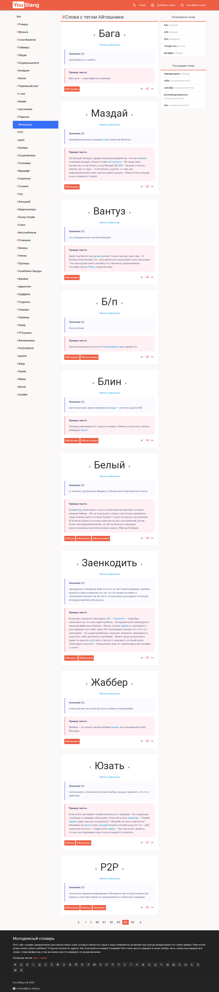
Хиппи (21, 78)
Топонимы (24, 163)
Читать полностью (109, 44)
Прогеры (23, 263)
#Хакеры (86, 907)
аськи (115, 727)
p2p (93, 640)
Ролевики (23, 240)
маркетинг (24, 286)
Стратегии (23, 178)
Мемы (21, 379)
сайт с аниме (40, 957)
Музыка (22, 32)
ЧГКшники (24, 332)
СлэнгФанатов (26, 39)
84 (125, 922)
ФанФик (22, 278)
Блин (109, 381)
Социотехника (26, 155)
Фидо (21, 363)
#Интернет (71, 658)
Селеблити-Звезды (29, 271)
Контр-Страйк (26, 217)
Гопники (22, 186)
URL (108, 618)
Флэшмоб (23, 201)
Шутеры (22, 147)
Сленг (21, 224)
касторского (115, 161)
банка (84, 430)
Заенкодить (109, 562)
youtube (22, 394)
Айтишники (24, 124)
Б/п (109, 301)
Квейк (21, 371)
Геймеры (23, 47)
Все (19, 16)
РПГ (20, 132)
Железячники (26, 340)
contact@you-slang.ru (28, 988)
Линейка (23, 309)
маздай (103, 825)
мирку (112, 828)
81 (104, 922)
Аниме (21, 101)
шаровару (133, 817)
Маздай (109, 113)
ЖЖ (120, 165)
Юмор (21, 325)
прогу (87, 825)
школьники (24, 109)
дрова (96, 256)
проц (79, 509)
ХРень (91, 266)
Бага (109, 33)
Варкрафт (23, 170)
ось (71, 237)
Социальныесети (28, 62)
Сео (20, 194)
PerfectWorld (25, 348)
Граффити (23, 294)
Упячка (22, 255)
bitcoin (21, 386)
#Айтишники (72, 89)
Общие (22, 55)
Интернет (23, 70)
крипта (22, 355)
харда (113, 407)
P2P (109, 867)
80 (97, 922)
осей (105, 139)
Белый (109, 464)
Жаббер (109, 682)
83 (118, 922)
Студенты (23, 302)
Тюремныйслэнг (27, 86)
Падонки (23, 116)
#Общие (69, 538)
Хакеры (22, 248)
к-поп (21, 93)
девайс (73, 821)
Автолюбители (26, 232)
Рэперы (22, 24)
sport (20, 140)
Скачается (119, 618)
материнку (113, 346)
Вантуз (109, 211)
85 (132, 922)
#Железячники (89, 357)
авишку (125, 625)
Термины (23, 317)
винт (144, 158)
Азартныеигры (26, 209)
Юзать (109, 765)
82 (111, 922)
